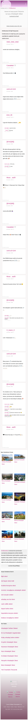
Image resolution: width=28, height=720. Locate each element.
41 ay (5, 129)
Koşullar (12, 706)
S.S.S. (23, 706)
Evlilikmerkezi (12, 8)
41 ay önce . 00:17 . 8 (10, 229)
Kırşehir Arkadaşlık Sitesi (9, 642)
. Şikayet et (8, 129)
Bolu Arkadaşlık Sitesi (8, 665)
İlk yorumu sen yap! (5, 62)
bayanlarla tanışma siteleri (9, 613)
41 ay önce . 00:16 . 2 (10, 179)
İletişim (15, 706)
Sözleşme (8, 706)
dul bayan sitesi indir (7, 581)
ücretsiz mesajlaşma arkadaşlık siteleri (13, 590)
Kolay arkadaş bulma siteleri (10, 637)
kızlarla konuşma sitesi (8, 585)
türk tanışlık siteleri (7, 595)
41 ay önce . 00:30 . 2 (10, 429)
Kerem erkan (7, 163)
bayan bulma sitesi (7, 608)
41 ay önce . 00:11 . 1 (10, 44)
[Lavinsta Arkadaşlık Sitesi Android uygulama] (17, 697)
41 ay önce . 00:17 (10, 205)
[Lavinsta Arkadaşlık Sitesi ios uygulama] (10, 697)
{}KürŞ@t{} (7, 128)
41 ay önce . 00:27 (10, 386)
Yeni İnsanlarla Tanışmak (9, 670)
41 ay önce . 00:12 (10, 91)
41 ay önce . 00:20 (10, 302)
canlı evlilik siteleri (7, 604)
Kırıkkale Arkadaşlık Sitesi (9, 656)
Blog (6, 709)
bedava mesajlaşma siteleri (9, 618)
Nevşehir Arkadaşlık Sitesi (9, 660)
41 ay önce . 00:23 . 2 (10, 332)
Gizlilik (5, 706)
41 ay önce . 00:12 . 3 (10, 117)
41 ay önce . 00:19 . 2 (10, 278)
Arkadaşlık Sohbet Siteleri (9, 628)
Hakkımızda (20, 706)
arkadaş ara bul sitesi (8, 599)
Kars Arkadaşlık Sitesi (8, 651)
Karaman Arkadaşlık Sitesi (9, 646)
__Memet (6, 130)
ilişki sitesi (4, 576)
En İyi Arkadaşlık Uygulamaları (11, 633)
